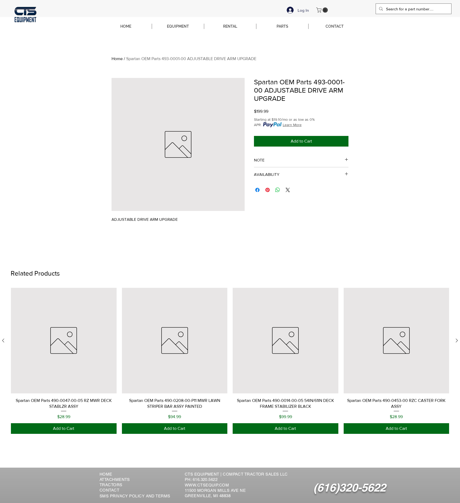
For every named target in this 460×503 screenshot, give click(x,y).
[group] (230, 361)
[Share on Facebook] (257, 190)
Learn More (292, 125)
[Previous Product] (3, 340)
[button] (322, 10)
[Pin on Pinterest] (267, 190)
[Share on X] (288, 190)
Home (117, 58)
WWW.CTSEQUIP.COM (207, 485)
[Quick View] (64, 340)
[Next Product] (457, 340)
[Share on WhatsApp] (277, 190)
